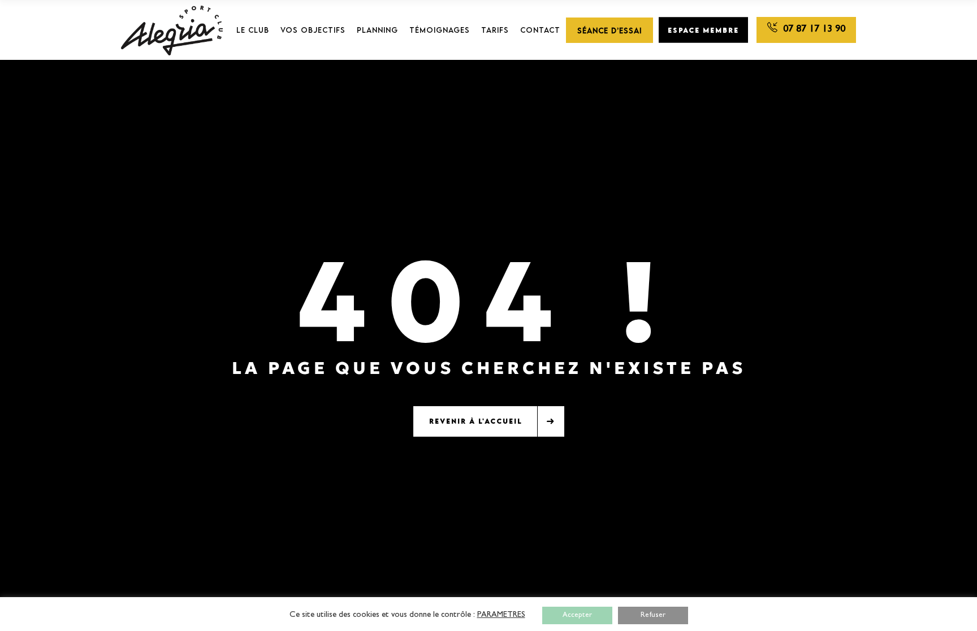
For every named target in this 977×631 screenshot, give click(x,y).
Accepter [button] (577, 615)
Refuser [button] (653, 615)
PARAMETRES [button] (501, 615)
